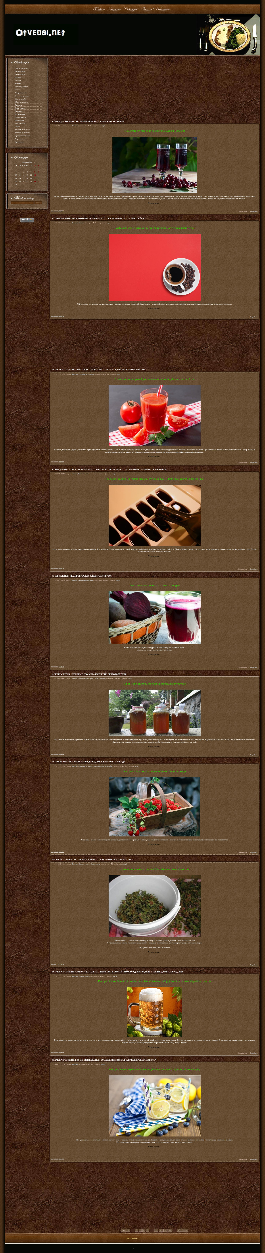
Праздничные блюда (22, 136)
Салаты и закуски (21, 68)
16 (38, 175)
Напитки (18, 77)
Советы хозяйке (21, 99)
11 (156, 1230)
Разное (17, 90)
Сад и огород (20, 108)
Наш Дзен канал (132, 1238)
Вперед (184, 1230)
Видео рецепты (20, 117)
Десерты (18, 80)
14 (170, 1230)
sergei (103, 126)
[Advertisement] (154, 87)
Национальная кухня (22, 129)
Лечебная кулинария (22, 96)
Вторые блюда (20, 74)
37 (179, 1230)
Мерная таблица (21, 139)
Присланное (19, 142)
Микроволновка (21, 93)
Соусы (17, 126)
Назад (124, 1230)
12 (161, 1230)
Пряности (18, 105)
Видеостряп (19, 120)
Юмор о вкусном (21, 102)
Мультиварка (20, 114)
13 (165, 1230)
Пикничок (18, 111)
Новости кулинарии (22, 133)
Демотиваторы (20, 123)
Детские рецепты (21, 87)
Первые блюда (20, 71)
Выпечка (18, 83)
